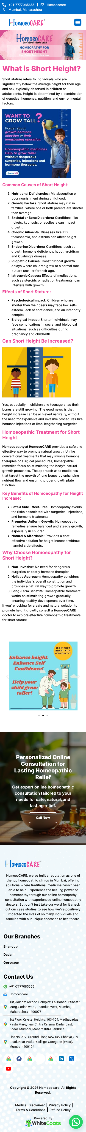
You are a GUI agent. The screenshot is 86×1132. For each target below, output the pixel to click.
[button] (77, 22)
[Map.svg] (8, 1059)
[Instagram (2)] (40, 1059)
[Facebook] (19, 1059)
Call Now (43, 817)
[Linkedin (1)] (61, 1059)
